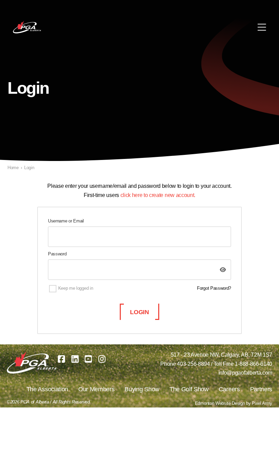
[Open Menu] (262, 27)
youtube (88, 359)
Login (139, 312)
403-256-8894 (193, 364)
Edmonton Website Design (220, 403)
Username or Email (66, 220)
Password (57, 253)
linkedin (75, 359)
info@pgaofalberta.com (245, 373)
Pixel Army (262, 403)
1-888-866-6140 (253, 364)
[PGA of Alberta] (27, 27)
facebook (61, 359)
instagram (102, 359)
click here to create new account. (157, 195)
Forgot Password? (214, 288)
